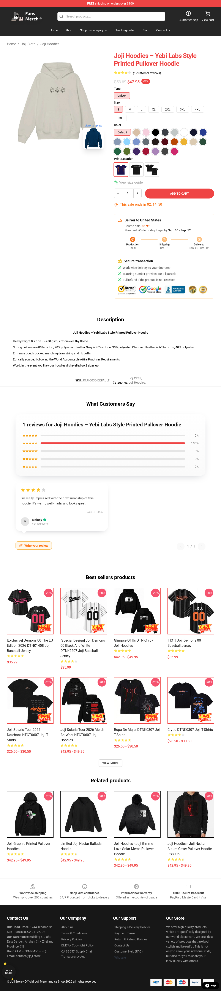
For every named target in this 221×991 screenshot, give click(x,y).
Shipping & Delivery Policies (132, 927)
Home (11, 44)
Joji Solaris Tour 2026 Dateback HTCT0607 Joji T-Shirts (28, 735)
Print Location (123, 158)
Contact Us (121, 945)
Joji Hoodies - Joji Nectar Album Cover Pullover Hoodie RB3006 (189, 849)
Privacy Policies (71, 939)
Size (117, 102)
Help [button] (213, 985)
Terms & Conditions (74, 933)
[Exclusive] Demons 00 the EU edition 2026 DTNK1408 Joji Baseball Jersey (30, 645)
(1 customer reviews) (147, 73)
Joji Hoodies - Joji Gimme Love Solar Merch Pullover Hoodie (134, 849)
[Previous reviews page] (181, 546)
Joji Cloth (28, 44)
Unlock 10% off (9, 972)
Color (117, 125)
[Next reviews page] (201, 546)
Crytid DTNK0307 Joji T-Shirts (190, 730)
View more (110, 763)
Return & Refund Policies (130, 939)
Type (117, 88)
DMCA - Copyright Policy (77, 945)
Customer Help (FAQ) (128, 951)
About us (67, 927)
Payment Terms (124, 933)
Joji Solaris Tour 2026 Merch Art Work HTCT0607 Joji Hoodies (82, 735)
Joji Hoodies (49, 44)
